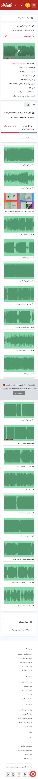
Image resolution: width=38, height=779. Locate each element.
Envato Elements (18, 63)
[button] (19, 51)
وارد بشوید (13, 630)
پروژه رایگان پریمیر (27, 714)
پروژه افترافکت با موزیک (25, 654)
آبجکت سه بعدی (27, 699)
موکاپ (30, 694)
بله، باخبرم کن (19, 393)
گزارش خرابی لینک (10, 126)
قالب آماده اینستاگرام (26, 671)
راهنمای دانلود (28, 754)
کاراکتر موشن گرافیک (26, 666)
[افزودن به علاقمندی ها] (6, 36)
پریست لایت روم (27, 682)
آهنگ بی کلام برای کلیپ (25, 718)
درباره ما (29, 738)
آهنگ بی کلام (27, 36)
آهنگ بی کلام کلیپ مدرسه (27, 138)
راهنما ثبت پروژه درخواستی (24, 750)
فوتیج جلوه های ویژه (26, 662)
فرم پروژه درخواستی (26, 746)
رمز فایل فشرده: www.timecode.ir (28, 128)
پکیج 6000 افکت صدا (25, 722)
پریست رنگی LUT (27, 690)
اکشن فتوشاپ (28, 686)
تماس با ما (29, 742)
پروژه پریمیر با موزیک (26, 658)
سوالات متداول (28, 758)
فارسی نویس (28, 726)
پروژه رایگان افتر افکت (25, 710)
